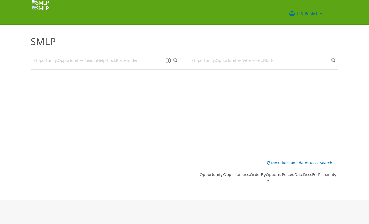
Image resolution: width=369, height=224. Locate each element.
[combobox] (263, 60)
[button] (168, 60)
